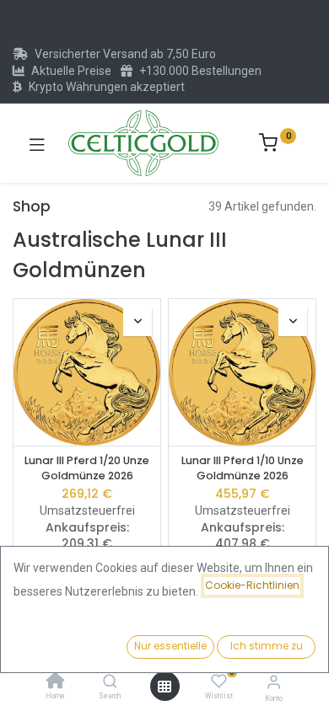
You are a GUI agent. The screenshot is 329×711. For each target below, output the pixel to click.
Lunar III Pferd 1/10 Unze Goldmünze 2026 (242, 468)
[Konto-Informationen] (274, 682)
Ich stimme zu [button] (266, 646)
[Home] (55, 682)
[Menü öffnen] (164, 686)
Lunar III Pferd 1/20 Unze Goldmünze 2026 (86, 468)
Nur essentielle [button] (170, 646)
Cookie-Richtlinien (252, 585)
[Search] (110, 682)
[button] (137, 321)
